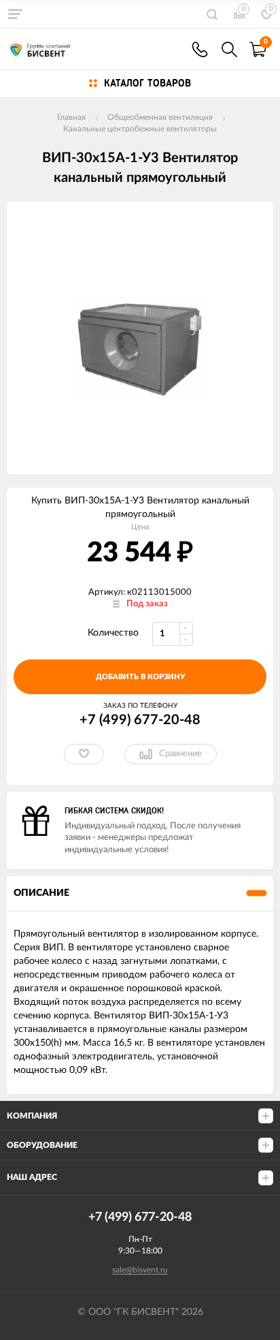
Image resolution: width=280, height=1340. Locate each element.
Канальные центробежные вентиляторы (140, 129)
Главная (71, 117)
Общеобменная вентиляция (160, 117)
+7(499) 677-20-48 (200, 49)
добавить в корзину (140, 677)
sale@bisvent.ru (140, 1270)
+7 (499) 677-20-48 (140, 720)
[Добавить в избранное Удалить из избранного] (84, 754)
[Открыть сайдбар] (15, 13)
